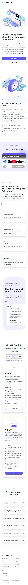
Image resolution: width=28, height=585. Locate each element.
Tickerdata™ (7, 580)
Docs (3, 561)
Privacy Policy (5, 573)
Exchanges (4, 564)
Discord (17, 564)
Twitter (16, 561)
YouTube (17, 566)
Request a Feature (6, 566)
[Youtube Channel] (8, 582)
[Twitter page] (5, 582)
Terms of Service (6, 576)
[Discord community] (3, 582)
